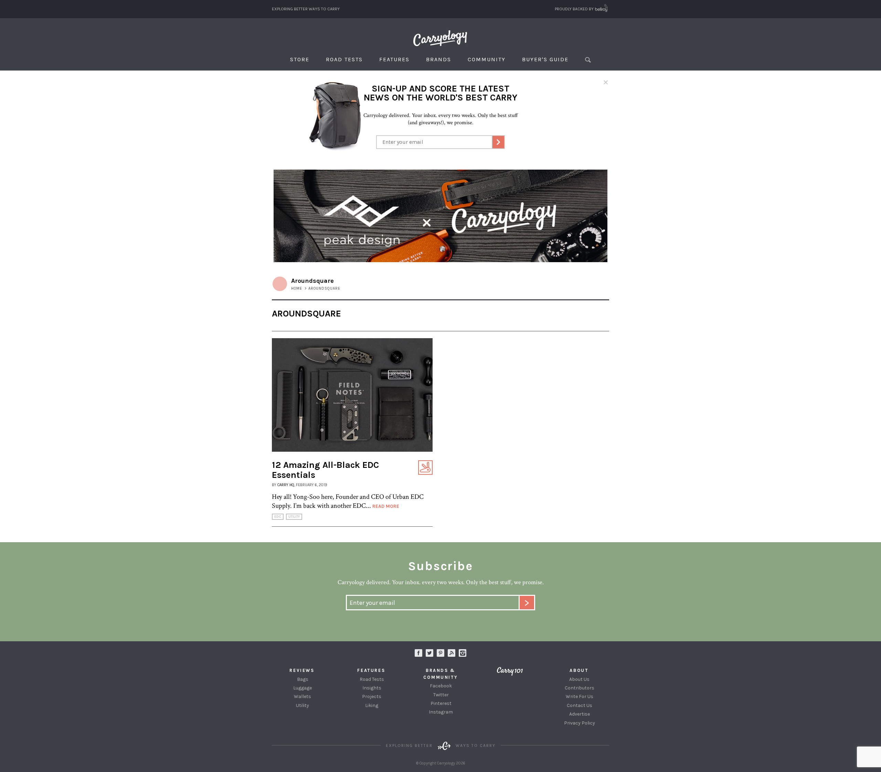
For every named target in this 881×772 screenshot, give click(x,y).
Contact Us (579, 705)
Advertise (579, 714)
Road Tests (344, 59)
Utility (294, 517)
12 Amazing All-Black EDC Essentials (325, 470)
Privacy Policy (579, 723)
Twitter (441, 695)
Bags (302, 679)
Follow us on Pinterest (440, 653)
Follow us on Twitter (429, 653)
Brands (438, 59)
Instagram (462, 653)
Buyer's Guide (545, 59)
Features (394, 59)
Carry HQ (285, 485)
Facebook (441, 686)
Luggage (302, 688)
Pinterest (441, 703)
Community (487, 59)
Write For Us (579, 696)
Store (299, 59)
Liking (371, 705)
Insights (371, 688)
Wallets (302, 696)
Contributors (579, 688)
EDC (277, 517)
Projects (371, 696)
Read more (385, 506)
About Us (579, 679)
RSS (451, 653)
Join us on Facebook (418, 653)
